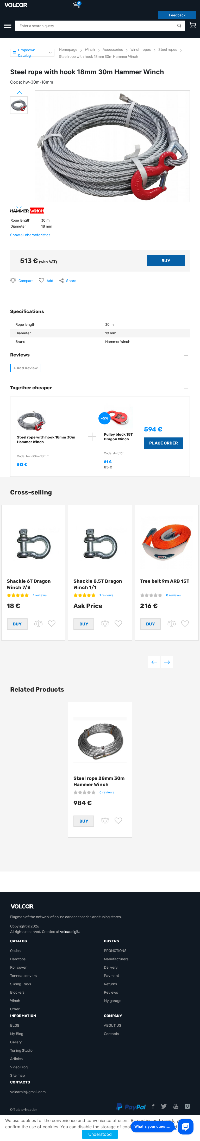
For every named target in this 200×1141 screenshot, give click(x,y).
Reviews (111, 992)
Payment (111, 976)
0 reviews (173, 595)
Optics (15, 951)
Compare (26, 281)
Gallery (16, 1042)
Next (12, 205)
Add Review (26, 368)
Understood (100, 1134)
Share (71, 281)
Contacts (111, 1034)
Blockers (17, 992)
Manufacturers (116, 959)
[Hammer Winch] (27, 212)
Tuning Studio (21, 1050)
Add (50, 281)
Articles (16, 1059)
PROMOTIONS (115, 951)
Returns (110, 984)
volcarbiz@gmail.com (28, 1092)
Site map (17, 1075)
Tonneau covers (23, 976)
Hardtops (18, 959)
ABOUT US (112, 1025)
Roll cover (18, 967)
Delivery (111, 967)
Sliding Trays (20, 984)
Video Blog (19, 1067)
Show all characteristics (30, 235)
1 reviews (40, 595)
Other (15, 1009)
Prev (12, 90)
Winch (15, 1001)
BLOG (15, 1025)
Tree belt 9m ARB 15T (164, 581)
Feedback (177, 15)
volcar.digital (70, 932)
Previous (154, 662)
